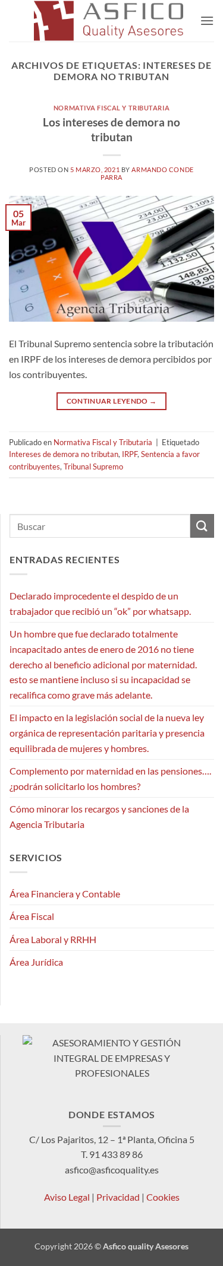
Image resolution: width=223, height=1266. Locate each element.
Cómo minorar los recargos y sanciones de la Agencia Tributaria (99, 816)
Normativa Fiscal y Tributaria (111, 108)
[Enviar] (202, 525)
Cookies (163, 1196)
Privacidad (118, 1196)
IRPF (129, 454)
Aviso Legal (67, 1196)
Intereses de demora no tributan (63, 454)
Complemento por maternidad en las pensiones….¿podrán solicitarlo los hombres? (110, 778)
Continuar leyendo (112, 400)
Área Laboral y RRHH (53, 939)
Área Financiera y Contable (65, 893)
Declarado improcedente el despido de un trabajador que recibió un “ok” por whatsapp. (100, 603)
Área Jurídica (36, 961)
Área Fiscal (32, 916)
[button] (207, 20)
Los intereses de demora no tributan (111, 129)
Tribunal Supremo (93, 466)
